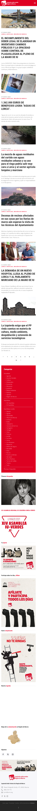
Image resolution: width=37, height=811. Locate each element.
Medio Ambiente (11, 390)
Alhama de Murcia (11, 417)
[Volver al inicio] (9, 3)
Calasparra (9, 424)
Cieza (7, 432)
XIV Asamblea (10, 403)
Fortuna (8, 434)
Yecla (7, 465)
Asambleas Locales (9, 409)
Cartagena (9, 428)
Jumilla (8, 436)
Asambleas (7, 400)
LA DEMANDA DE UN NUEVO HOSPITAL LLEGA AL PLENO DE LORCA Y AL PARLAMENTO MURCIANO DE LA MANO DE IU (18, 275)
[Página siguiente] (20, 360)
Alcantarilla (9, 415)
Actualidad (7, 373)
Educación (9, 386)
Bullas (8, 422)
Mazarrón (9, 444)
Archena (8, 420)
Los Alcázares (10, 442)
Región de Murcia (20, 34)
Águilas (8, 413)
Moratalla (9, 448)
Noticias (10, 34)
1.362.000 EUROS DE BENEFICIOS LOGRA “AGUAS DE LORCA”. (18, 105)
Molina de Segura (11, 446)
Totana (8, 463)
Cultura (8, 380)
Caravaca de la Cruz (12, 426)
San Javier (9, 457)
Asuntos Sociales (11, 378)
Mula (7, 450)
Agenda (8, 376)
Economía (9, 384)
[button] (35, 3)
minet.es (32, 803)
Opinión (8, 394)
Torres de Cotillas (11, 461)
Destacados (9, 382)
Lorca (3, 34)
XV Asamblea (10, 405)
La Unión (9, 438)
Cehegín (8, 430)
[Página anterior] (3, 356)
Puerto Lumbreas (11, 455)
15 (16, 360)
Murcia (8, 453)
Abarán (8, 411)
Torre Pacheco (10, 459)
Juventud (9, 388)
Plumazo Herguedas (10, 469)
